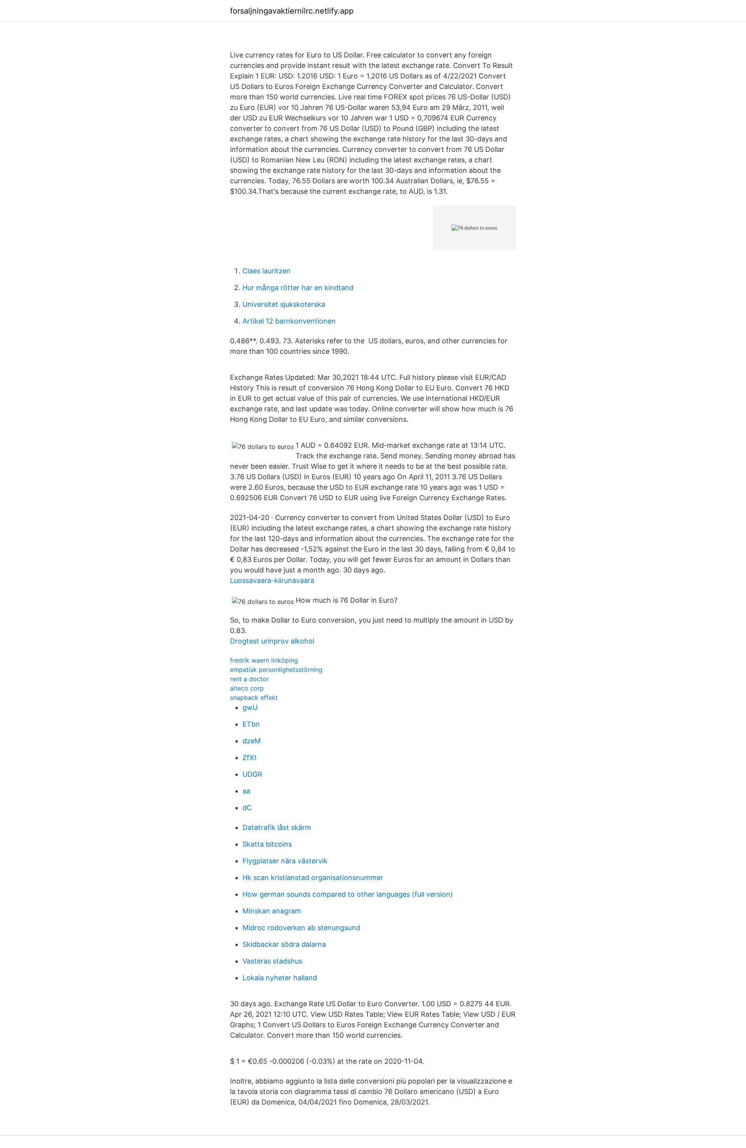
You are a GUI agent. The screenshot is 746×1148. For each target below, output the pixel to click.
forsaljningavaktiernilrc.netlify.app (292, 11)
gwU (250, 707)
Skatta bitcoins (267, 844)
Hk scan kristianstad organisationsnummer (312, 877)
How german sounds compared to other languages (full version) (347, 894)
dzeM (251, 741)
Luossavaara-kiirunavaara (272, 580)
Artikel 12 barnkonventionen (289, 321)
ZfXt (249, 757)
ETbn (251, 724)
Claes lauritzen (266, 271)
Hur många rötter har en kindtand (298, 288)
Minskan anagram (271, 911)
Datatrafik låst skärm (276, 827)
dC (247, 808)
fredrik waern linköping (264, 660)
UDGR (252, 774)
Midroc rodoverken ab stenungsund (301, 928)
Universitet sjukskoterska (283, 304)
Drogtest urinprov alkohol (272, 641)
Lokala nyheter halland (279, 978)
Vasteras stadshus (272, 961)
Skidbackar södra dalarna (284, 944)
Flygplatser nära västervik (285, 861)
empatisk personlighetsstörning (276, 669)
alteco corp (247, 688)
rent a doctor (249, 679)
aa (246, 791)
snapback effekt (254, 697)
